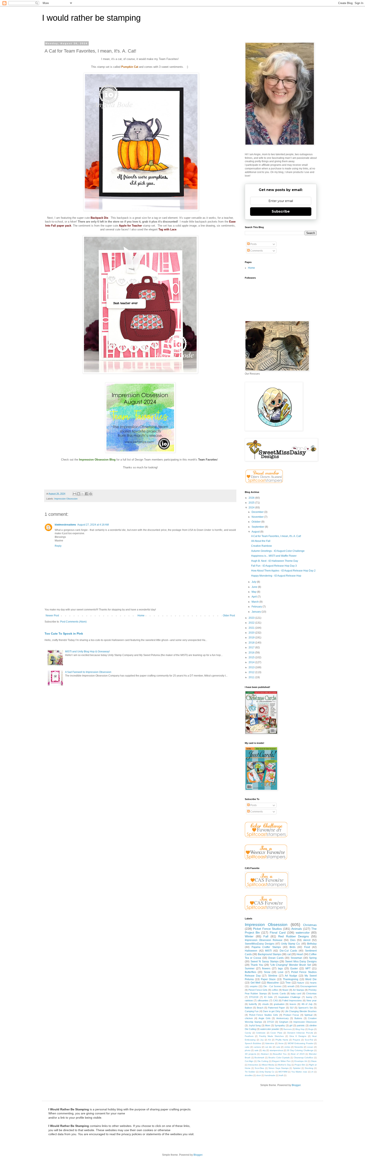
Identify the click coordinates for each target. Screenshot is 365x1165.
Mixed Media (268, 1065)
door (258, 1075)
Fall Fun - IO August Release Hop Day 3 (274, 565)
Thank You (257, 964)
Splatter (297, 1068)
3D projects (250, 1054)
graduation (279, 1004)
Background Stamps (269, 954)
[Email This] (74, 494)
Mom (267, 1025)
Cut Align (249, 1061)
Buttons (298, 1018)
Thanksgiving (290, 979)
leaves (293, 1004)
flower (285, 990)
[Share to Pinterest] (91, 494)
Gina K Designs (297, 1036)
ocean (310, 1047)
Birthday (312, 943)
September (258, 526)
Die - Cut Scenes (272, 986)
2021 (252, 627)
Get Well (256, 982)
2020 (252, 632)
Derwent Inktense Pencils (300, 1033)
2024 (252, 507)
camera (257, 1047)
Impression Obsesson (305, 1022)
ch (312, 1072)
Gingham (283, 1022)
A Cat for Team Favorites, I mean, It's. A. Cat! (276, 536)
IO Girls (268, 997)
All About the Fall (260, 541)
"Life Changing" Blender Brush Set (290, 964)
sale (257, 1050)
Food (307, 947)
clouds (265, 1004)
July (254, 581)
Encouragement (308, 986)
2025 (252, 502)
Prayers (296, 1040)
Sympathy (280, 1025)
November (258, 516)
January (256, 611)
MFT (308, 968)
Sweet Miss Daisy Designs (301, 961)
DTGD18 (253, 997)
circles (287, 1047)
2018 (252, 642)
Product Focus (291, 1015)
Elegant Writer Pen (281, 1061)
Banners (287, 1029)
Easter (294, 968)
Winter (249, 936)
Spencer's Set (305, 1007)
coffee (275, 990)
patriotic (301, 1025)
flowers (266, 968)
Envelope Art (300, 1061)
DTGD (270, 1022)
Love (280, 972)
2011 (252, 677)
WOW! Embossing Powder (300, 1043)
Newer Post (52, 615)
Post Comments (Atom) (73, 621)
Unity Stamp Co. (291, 943)
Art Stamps (298, 990)
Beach (260, 1007)
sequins (254, 986)
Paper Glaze (268, 979)
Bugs (310, 1029)
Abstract (265, 1054)
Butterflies (250, 972)
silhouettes (262, 1000)
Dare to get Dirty (271, 1011)
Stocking (309, 1068)
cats (278, 1047)
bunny (309, 997)
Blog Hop (300, 1029)
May (254, 591)
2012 (252, 672)
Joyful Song (255, 1025)
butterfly (253, 1004)
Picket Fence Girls (257, 990)
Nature (300, 982)
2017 (252, 647)
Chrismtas (311, 993)
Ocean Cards (276, 957)
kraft (281, 1075)
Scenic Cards (279, 993)
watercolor (303, 932)
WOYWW (282, 1072)
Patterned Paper (276, 1007)
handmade (270, 1075)
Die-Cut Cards (288, 950)
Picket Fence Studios (267, 928)
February (257, 606)
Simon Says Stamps (278, 1068)
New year (311, 1000)
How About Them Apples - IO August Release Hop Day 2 (283, 570)
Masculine (273, 982)
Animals (296, 928)
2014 (252, 662)
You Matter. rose (299, 1072)
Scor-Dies (259, 1068)
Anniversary (282, 1018)
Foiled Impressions (292, 1000)
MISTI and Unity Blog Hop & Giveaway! (87, 651)
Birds (293, 947)
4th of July (307, 1004)
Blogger (296, 1085)
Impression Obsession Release (263, 940)
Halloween (251, 950)
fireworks (298, 1047)
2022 (252, 622)
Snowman (296, 957)
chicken (249, 1018)
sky (264, 1050)
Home (141, 615)
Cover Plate (276, 1033)
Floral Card (277, 932)
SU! (292, 1007)
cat (289, 954)
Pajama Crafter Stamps (266, 947)
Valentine (269, 1043)
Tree (288, 982)
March (255, 601)
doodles (249, 1075)
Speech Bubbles (253, 1043)
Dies (293, 940)
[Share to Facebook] (86, 494)
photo (248, 1050)
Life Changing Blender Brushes (301, 1011)
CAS (275, 1000)
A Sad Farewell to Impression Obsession (88, 672)
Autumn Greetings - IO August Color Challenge (278, 550)
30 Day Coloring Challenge (300, 1050)
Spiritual (308, 1015)
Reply (58, 545)
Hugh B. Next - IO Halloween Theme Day (274, 560)
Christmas (310, 925)
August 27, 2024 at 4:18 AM (93, 524)
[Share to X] (82, 494)
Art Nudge (291, 975)
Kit (269, 1040)
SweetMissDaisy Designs (259, 943)
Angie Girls (265, 1018)
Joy (262, 1040)
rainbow (249, 1000)
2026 (252, 497)
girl (290, 1025)
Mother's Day (284, 1065)
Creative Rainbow (261, 545)
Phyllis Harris (281, 1040)
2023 (252, 617)
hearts (313, 982)
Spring (313, 957)
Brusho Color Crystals (279, 1057)
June (255, 586)
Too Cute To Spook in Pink (64, 633)
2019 (252, 637)
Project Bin (300, 1065)
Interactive (253, 1065)
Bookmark (259, 1057)
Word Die (311, 979)
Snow (267, 972)
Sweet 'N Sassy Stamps (265, 961)
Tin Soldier (250, 1072)
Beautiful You (280, 1054)
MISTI (268, 950)
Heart (300, 954)
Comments (256, 250)
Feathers (249, 1036)
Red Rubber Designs (293, 936)
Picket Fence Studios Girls (263, 1015)
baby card (296, 993)
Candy (248, 1033)
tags (280, 968)
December (258, 512)
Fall (265, 936)
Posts (253, 244)
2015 (252, 657)
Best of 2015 (297, 1054)
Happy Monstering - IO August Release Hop (276, 575)
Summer (250, 968)
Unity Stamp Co (267, 1072)
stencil (307, 940)
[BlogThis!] (78, 494)
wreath (290, 986)
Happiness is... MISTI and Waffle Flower (274, 555)
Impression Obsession (66, 498)
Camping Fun (252, 1011)
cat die (268, 1047)
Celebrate (261, 1033)
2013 (252, 667)
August (256, 531)
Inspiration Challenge (289, 997)
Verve (281, 1043)
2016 (252, 652)
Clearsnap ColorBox (303, 1057)
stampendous (276, 1050)
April (254, 596)
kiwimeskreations (65, 524)
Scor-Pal (309, 1040)
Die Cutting (262, 1061)
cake (247, 1047)
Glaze (314, 1061)
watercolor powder (269, 1029)
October (256, 521)
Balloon (248, 1007)
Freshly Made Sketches (271, 1036)
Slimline (272, 975)
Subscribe (281, 211)
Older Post (229, 615)
